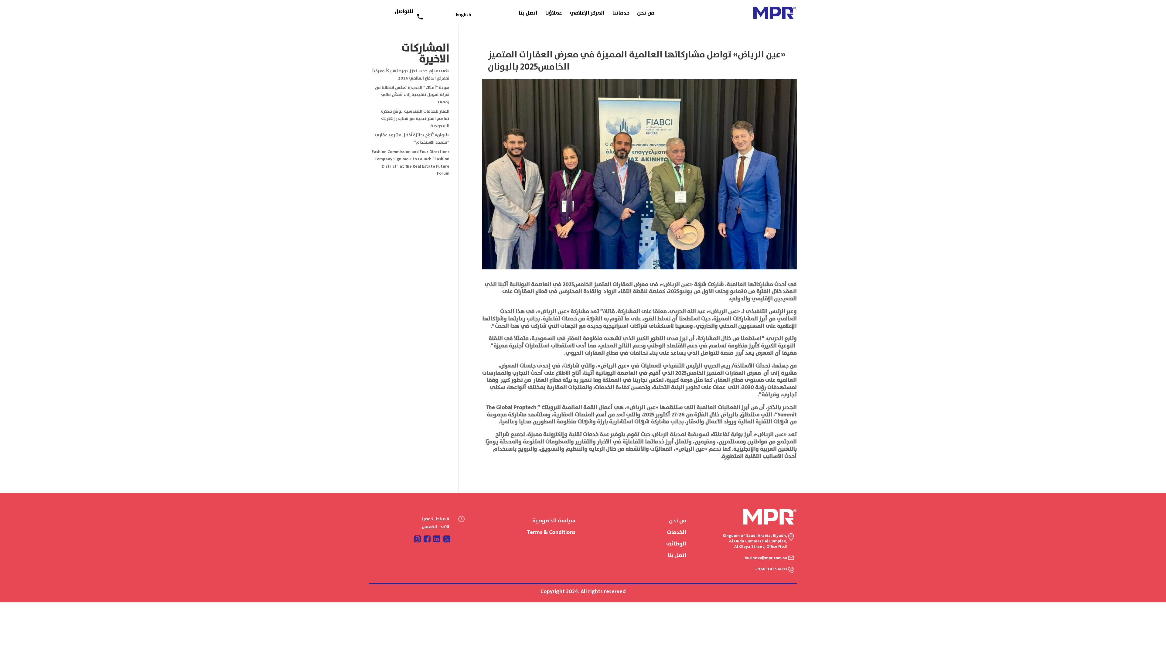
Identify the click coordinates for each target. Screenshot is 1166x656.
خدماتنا (620, 14)
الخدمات (676, 532)
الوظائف (676, 543)
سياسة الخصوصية (553, 520)
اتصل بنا (528, 14)
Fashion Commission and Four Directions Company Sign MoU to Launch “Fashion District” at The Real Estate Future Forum (410, 163)
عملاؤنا (553, 14)
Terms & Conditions (551, 532)
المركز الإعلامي (587, 14)
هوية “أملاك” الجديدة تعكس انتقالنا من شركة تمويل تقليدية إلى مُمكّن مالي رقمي (412, 95)
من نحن (645, 14)
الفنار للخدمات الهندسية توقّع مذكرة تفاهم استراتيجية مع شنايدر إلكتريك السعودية (415, 118)
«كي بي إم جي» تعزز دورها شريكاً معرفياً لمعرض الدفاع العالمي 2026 (410, 75)
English (463, 14)
